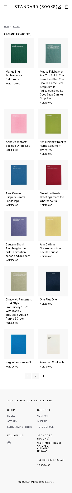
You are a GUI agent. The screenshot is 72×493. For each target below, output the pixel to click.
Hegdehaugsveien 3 (18, 362)
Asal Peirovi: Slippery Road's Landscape (15, 197)
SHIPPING (42, 421)
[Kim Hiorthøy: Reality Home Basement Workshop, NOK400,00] (53, 124)
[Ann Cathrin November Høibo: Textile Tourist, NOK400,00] (53, 226)
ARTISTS (12, 421)
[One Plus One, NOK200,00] (53, 281)
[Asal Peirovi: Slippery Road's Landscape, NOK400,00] (19, 175)
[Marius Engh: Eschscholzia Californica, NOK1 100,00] (19, 53)
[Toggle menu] (8, 6)
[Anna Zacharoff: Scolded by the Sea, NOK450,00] (19, 124)
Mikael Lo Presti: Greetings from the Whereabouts (52, 197)
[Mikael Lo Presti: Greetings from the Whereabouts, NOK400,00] (53, 175)
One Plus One (48, 299)
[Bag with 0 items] (67, 7)
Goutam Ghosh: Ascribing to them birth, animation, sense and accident (18, 250)
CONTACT (42, 415)
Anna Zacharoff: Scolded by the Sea (18, 143)
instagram (9, 442)
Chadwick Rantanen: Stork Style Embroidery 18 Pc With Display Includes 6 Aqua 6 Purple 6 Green (19, 309)
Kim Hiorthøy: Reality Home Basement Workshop (53, 145)
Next (43, 376)
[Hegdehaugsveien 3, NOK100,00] (19, 344)
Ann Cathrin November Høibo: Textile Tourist (51, 248)
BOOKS (11, 415)
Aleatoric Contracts (52, 362)
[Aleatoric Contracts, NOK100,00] (53, 344)
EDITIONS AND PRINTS (19, 427)
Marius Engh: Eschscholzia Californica (14, 75)
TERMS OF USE (45, 427)
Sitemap (50, 482)
